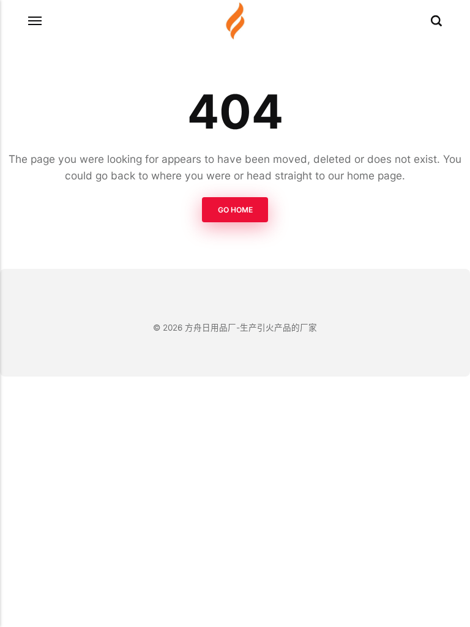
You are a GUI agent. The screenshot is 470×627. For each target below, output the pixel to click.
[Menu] (35, 21)
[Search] (436, 20)
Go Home (235, 209)
